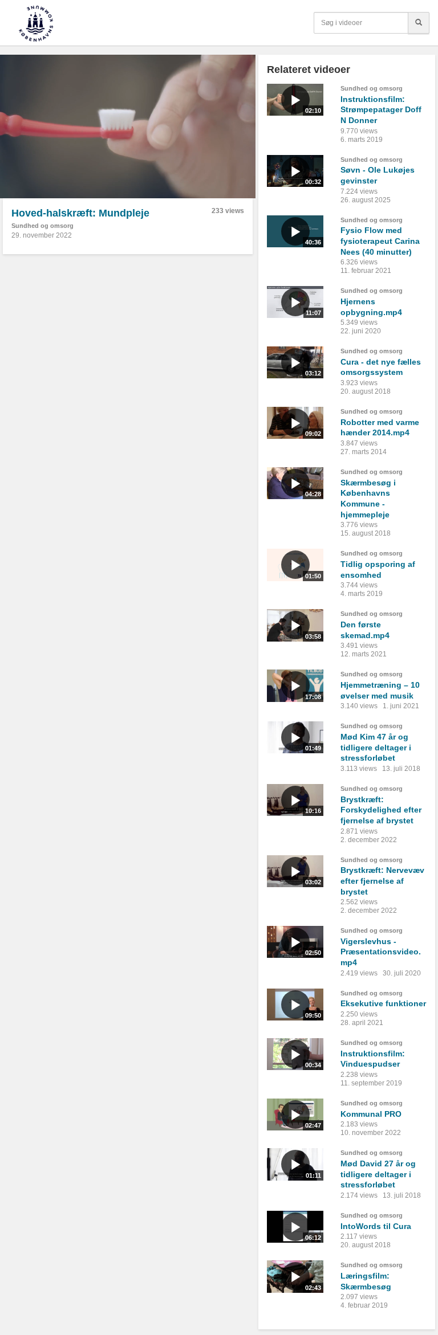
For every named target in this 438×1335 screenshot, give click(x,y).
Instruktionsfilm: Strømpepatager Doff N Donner (380, 110)
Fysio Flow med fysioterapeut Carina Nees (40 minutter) (380, 241)
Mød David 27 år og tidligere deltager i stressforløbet (378, 1174)
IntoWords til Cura (375, 1226)
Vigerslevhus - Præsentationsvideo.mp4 (380, 952)
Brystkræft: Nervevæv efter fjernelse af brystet (382, 880)
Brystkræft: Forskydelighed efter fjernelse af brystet (380, 810)
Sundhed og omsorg (42, 225)
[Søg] (418, 23)
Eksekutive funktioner (383, 1003)
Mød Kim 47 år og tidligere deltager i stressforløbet (375, 747)
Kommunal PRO (371, 1113)
